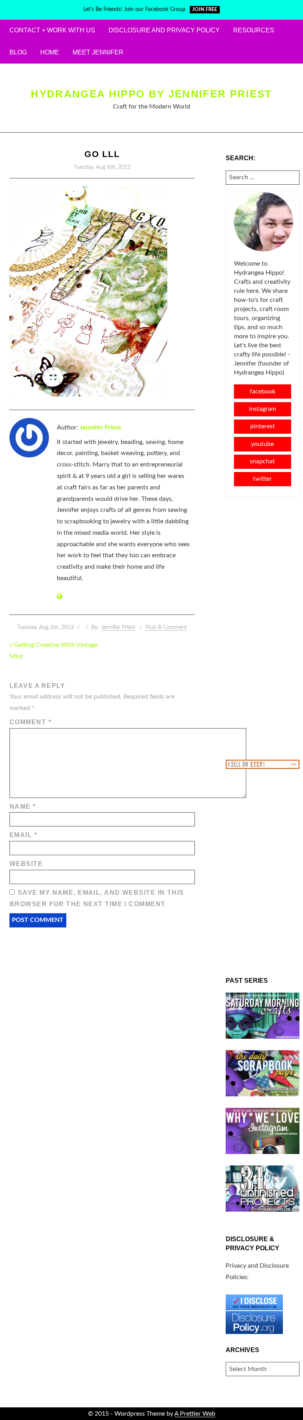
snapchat (262, 461)
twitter (262, 479)
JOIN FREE (204, 9)
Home (49, 52)
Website (26, 863)
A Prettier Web (194, 1414)
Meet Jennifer (98, 52)
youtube (262, 444)
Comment (30, 722)
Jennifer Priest (100, 427)
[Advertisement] (263, 628)
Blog (18, 52)
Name (22, 806)
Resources (253, 30)
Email (23, 835)
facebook (262, 391)
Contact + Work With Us (52, 30)
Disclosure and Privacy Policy (164, 30)
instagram (262, 409)
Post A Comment (166, 627)
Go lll (102, 154)
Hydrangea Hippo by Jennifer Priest (151, 94)
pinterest (262, 426)
